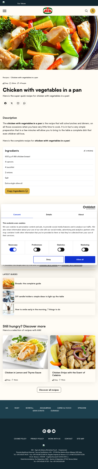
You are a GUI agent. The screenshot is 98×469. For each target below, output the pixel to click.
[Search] (86, 10)
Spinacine (82, 408)
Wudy (16, 408)
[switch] (37, 250)
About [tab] (81, 215)
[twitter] (11, 103)
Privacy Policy (37, 439)
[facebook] (5, 103)
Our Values (21, 3)
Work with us (54, 439)
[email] (18, 103)
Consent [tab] (17, 215)
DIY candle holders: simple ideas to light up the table (39, 296)
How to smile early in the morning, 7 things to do (37, 309)
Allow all (80, 259)
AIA (6, 408)
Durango (55, 411)
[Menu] (4, 10)
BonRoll (29, 408)
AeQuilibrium (45, 408)
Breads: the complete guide (28, 283)
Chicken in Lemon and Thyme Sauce (23, 372)
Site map (80, 439)
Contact (69, 439)
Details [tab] (49, 215)
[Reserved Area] (92, 10)
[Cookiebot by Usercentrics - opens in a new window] (84, 207)
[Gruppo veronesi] (49, 446)
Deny (48, 259)
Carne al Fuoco (64, 408)
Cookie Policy (20, 439)
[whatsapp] (24, 103)
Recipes (6, 77)
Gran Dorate (38, 411)
